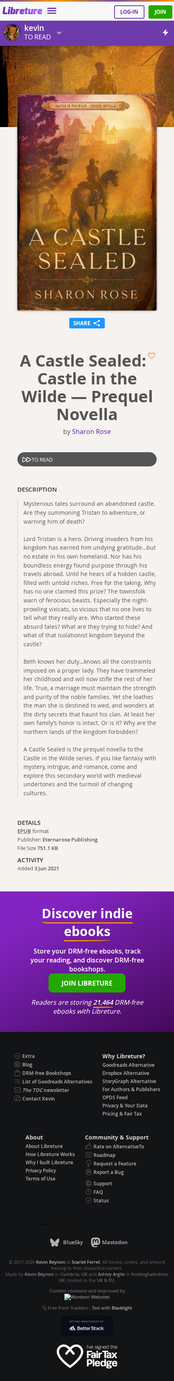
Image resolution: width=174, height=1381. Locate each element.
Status (101, 1200)
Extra (28, 1056)
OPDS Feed (114, 1097)
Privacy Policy (40, 1170)
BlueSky (73, 1242)
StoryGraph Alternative (129, 1081)
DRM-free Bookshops (46, 1073)
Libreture (22, 11)
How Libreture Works (50, 1154)
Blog (27, 1064)
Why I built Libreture (49, 1162)
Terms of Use (40, 1178)
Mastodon (114, 1242)
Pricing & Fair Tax (122, 1113)
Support (102, 1183)
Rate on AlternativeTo (118, 1146)
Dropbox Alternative (125, 1073)
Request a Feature (114, 1163)
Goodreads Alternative (128, 1065)
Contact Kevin (38, 1098)
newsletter (45, 1090)
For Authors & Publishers (131, 1089)
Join (160, 11)
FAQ (98, 1192)
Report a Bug (108, 1172)
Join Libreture (87, 983)
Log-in (129, 11)
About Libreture (44, 1146)
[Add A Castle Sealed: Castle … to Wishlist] (152, 356)
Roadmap (104, 1155)
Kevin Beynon (39, 1274)
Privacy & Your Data (125, 1105)
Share (87, 322)
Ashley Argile (111, 1274)
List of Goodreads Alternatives (57, 1081)
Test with (112, 1308)
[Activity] (165, 34)
